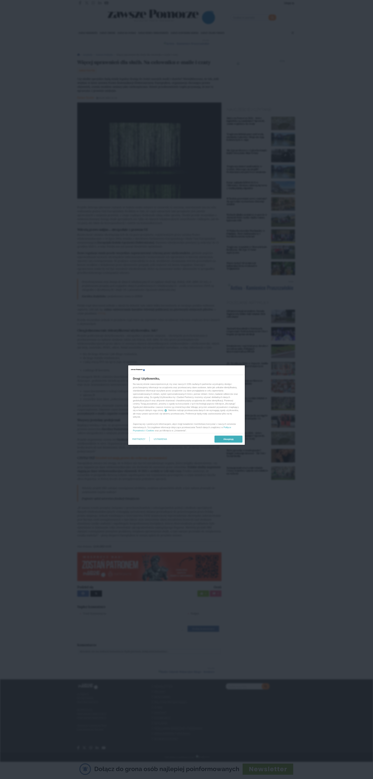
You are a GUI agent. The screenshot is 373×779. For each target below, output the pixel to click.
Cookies (150, 430)
